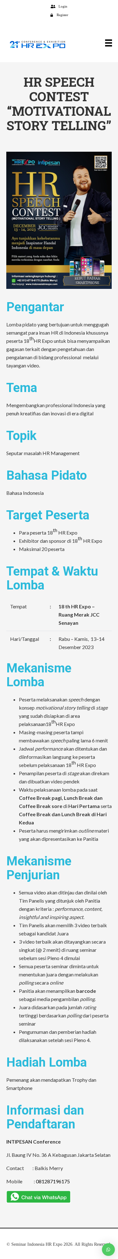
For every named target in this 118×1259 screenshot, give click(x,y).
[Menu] (106, 42)
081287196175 (53, 1181)
